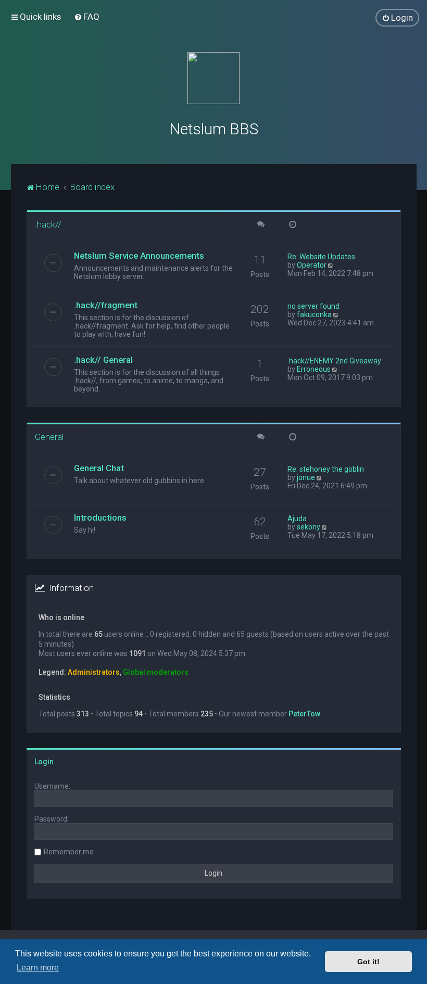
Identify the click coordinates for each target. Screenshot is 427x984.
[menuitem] (86, 16)
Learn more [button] (38, 967)
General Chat (99, 468)
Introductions (100, 517)
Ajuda (297, 518)
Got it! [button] (368, 961)
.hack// (48, 224)
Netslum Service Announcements (139, 255)
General (49, 437)
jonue (306, 477)
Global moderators (156, 672)
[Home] (213, 78)
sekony (308, 527)
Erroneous (314, 369)
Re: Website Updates (321, 257)
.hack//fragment (105, 305)
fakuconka (314, 314)
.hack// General (103, 360)
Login (44, 762)
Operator (311, 265)
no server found (313, 306)
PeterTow (304, 714)
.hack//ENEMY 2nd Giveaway (334, 361)
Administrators (94, 672)
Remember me (69, 852)
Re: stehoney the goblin (325, 469)
